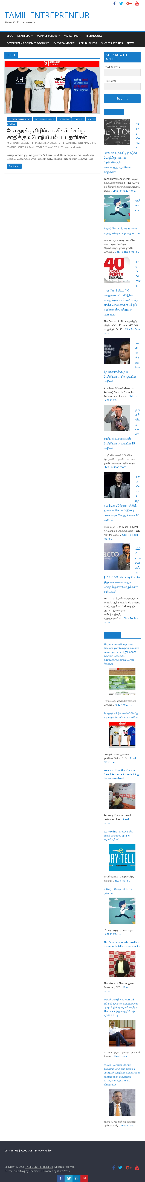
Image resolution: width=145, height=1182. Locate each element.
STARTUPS (23, 35)
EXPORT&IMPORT (64, 43)
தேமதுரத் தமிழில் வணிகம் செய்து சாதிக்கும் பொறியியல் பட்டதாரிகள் (47, 133)
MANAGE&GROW (47, 35)
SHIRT (92, 142)
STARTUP (11, 147)
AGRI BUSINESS (88, 43)
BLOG (10, 35)
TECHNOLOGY (93, 35)
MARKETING (71, 35)
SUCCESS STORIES (112, 43)
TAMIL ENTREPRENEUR (47, 15)
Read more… (123, 704)
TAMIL (32, 147)
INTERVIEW (64, 119)
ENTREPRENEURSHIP (44, 119)
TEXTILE (40, 147)
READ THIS (114, 112)
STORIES (112, 635)
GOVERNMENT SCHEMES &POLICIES (28, 43)
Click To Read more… (125, 190)
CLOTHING (71, 142)
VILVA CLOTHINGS (54, 147)
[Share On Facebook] (61, 1178)
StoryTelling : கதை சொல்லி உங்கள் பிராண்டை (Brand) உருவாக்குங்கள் (118, 835)
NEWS (130, 43)
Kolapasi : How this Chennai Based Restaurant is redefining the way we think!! (121, 774)
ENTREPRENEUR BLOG (19, 119)
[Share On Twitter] (68, 1178)
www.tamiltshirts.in (74, 147)
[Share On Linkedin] (76, 1178)
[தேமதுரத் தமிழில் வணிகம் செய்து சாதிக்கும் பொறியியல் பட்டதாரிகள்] (52, 63)
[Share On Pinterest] (84, 1178)
